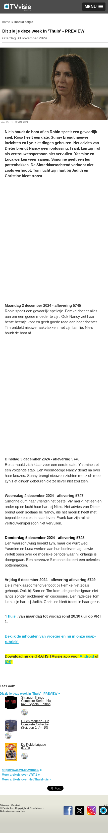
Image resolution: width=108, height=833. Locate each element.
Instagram (91, 809)
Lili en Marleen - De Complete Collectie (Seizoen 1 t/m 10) (35, 724)
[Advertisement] (54, 243)
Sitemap (4, 805)
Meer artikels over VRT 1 (19, 774)
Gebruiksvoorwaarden (12, 811)
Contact (15, 805)
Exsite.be (8, 808)
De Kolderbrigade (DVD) (33, 746)
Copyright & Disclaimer (28, 808)
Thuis (11, 616)
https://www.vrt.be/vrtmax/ (20, 770)
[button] (93, 7)
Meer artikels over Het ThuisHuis (25, 779)
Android (87, 656)
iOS (8, 662)
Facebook (68, 809)
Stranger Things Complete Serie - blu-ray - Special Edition (36, 701)
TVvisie (103, 809)
